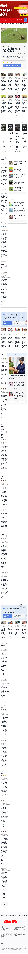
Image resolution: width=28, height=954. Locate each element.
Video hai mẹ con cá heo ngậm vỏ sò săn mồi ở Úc (4, 371)
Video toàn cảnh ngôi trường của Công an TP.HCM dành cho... (19, 204)
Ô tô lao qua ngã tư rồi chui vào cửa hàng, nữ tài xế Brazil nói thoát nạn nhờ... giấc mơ (4, 555)
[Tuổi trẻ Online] (10, 921)
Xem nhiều (11, 159)
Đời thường (20, 23)
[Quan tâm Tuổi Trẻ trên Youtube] (2, 943)
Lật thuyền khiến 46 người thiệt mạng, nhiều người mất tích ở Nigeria (4, 520)
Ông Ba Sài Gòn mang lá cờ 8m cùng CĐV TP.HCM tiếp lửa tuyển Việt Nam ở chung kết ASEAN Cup (17, 109)
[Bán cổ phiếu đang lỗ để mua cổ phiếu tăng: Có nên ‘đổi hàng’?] (3, 709)
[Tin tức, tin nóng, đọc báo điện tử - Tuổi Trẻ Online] (1, 20)
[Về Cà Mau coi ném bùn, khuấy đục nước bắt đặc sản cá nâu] (5, 388)
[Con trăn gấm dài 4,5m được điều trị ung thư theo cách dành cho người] (3, 480)
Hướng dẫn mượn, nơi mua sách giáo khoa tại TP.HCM (2, 721)
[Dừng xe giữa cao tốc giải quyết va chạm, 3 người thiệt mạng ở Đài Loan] (5, 480)
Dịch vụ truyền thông (18, 933)
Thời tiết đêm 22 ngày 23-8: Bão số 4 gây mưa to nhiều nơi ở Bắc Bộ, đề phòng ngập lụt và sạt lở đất (4, 885)
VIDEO (4, 20)
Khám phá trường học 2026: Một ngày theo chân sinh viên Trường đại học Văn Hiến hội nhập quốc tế (2, 292)
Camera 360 (3, 126)
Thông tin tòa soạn (4, 937)
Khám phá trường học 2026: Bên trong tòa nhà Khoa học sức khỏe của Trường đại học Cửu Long (4, 291)
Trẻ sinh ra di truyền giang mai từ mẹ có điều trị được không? (24, 633)
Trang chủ (3, 915)
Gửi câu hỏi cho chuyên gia (17, 322)
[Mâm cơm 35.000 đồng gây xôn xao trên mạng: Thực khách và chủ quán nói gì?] (11, 217)
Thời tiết (4, 869)
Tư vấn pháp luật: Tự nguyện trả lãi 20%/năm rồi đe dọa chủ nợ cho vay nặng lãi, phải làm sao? (17, 341)
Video (16, 915)
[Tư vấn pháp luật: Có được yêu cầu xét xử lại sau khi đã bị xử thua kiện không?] (10, 329)
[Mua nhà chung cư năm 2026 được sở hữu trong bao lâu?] (3, 740)
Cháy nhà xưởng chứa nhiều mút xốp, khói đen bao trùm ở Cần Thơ (4, 584)
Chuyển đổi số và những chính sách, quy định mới (3, 431)
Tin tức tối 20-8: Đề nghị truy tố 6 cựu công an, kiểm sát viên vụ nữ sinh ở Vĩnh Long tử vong (19, 395)
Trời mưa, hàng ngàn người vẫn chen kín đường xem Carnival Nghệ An (4, 401)
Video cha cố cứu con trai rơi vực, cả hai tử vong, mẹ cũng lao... (19, 169)
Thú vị (13, 23)
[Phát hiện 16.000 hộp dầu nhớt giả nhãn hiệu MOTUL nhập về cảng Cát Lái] (5, 831)
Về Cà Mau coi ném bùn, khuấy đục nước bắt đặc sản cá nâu (6, 401)
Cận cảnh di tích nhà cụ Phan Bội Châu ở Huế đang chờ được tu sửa (2, 663)
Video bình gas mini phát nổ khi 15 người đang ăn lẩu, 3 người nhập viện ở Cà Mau (2, 587)
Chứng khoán (16, 129)
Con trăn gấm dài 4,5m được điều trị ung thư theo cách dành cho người (4, 495)
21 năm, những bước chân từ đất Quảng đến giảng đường (6, 659)
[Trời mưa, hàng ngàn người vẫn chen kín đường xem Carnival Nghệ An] (3, 388)
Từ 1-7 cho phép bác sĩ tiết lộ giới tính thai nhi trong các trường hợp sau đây (3, 633)
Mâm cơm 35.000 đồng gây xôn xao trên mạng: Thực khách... (19, 217)
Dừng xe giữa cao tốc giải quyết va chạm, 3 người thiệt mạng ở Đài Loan (6, 495)
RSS (16, 935)
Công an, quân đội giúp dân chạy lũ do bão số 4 (4, 173)
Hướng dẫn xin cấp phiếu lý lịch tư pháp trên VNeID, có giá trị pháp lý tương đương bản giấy (6, 457)
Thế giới (16, 23)
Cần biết (17, 20)
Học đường (2, 869)
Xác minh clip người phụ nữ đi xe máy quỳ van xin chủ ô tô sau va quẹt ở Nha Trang (2, 556)
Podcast (17, 355)
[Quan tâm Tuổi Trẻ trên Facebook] (5, 943)
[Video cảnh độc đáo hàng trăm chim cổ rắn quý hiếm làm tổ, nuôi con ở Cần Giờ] (5, 358)
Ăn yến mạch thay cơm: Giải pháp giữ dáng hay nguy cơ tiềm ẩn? (10, 632)
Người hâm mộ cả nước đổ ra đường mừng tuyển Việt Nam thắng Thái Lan (10, 85)
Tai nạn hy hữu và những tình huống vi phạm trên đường (3, 129)
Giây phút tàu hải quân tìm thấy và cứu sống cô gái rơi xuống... (19, 210)
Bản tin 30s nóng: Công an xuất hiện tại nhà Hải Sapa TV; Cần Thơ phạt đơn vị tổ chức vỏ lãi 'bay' (3, 86)
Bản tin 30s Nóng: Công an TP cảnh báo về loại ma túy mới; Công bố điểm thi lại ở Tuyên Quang (6, 244)
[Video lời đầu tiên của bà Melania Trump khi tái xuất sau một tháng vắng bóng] (1, 480)
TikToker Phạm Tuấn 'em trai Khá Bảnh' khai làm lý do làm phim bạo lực (24, 107)
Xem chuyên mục (7, 322)
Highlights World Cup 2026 (10, 127)
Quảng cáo (21, 20)
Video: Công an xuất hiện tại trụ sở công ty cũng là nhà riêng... (20, 163)
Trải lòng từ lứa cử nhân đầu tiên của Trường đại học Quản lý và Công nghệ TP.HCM (2, 880)
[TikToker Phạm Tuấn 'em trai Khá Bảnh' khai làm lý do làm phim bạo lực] (24, 96)
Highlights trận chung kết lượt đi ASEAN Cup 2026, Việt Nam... (19, 189)
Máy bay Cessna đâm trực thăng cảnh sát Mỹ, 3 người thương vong (2, 520)
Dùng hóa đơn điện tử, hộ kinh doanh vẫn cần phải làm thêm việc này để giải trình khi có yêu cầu (3, 340)
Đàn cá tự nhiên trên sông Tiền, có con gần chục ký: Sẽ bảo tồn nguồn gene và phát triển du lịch (2, 406)
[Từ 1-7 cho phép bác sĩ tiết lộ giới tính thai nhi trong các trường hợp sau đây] (3, 622)
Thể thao (4, 44)
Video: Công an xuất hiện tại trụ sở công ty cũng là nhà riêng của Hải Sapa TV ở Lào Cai (6, 204)
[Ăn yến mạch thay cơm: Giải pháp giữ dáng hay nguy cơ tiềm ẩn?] (10, 622)
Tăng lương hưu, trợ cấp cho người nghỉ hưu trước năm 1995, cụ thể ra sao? (2, 756)
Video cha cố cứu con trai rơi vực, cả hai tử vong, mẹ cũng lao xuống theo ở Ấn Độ (3, 107)
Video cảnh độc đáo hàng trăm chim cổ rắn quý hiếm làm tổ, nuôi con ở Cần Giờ (6, 374)
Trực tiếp (10, 23)
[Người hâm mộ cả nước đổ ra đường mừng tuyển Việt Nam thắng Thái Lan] (10, 74)
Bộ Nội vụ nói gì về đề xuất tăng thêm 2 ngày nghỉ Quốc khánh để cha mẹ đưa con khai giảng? (19, 385)
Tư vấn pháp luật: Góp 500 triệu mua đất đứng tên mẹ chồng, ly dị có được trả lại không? (24, 341)
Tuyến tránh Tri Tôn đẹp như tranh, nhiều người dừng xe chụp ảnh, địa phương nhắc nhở (2, 374)
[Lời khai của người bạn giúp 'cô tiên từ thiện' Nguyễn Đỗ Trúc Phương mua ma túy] (17, 365)
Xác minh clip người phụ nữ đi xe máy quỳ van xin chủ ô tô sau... (20, 176)
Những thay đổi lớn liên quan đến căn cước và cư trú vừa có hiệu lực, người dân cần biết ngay (4, 458)
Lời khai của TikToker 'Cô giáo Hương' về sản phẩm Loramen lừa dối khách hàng (24, 86)
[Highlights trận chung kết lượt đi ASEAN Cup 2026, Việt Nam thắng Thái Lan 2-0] (14, 35)
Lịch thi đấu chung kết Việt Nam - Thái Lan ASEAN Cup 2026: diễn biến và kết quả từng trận (6, 727)
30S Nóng (3, 77)
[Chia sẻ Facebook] (20, 54)
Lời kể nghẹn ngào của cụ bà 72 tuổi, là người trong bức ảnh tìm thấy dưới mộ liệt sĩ (17, 86)
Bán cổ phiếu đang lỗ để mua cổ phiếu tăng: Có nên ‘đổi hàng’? (4, 724)
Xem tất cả (3, 151)
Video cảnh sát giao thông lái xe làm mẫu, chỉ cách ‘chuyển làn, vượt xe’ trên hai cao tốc (2, 203)
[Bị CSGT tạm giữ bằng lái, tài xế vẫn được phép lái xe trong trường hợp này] (5, 740)
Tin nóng (6, 23)
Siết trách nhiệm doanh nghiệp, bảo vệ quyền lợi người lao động (2, 690)
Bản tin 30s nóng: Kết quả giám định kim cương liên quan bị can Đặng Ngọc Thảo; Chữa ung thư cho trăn (2, 245)
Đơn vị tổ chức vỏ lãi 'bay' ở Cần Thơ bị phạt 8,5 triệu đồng (4, 202)
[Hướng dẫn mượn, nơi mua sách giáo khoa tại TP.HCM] (1, 709)
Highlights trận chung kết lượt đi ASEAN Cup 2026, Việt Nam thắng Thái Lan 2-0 (14, 49)
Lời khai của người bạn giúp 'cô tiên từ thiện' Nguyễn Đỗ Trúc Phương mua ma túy (17, 377)
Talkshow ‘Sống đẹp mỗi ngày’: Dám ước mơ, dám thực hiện (7, 687)
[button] (23, 122)
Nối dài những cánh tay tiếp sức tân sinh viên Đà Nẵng (4, 690)
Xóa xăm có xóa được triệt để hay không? (17, 632)
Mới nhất (2, 23)
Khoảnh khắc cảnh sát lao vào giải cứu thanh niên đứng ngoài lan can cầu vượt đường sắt (6, 554)
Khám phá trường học (2, 274)
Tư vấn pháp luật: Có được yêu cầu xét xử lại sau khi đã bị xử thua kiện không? (10, 341)
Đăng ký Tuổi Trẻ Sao (25, 20)
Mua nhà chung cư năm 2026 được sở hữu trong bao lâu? (4, 754)
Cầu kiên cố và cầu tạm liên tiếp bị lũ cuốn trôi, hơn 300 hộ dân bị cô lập (4, 664)
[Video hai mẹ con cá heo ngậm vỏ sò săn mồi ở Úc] (3, 358)
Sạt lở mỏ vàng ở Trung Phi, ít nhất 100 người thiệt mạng (6, 520)
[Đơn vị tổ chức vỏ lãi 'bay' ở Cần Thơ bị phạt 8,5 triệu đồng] (11, 182)
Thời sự (19, 915)
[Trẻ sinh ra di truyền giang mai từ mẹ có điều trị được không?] (24, 622)
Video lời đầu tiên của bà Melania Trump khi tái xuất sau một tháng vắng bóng (2, 494)
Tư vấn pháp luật (10, 332)
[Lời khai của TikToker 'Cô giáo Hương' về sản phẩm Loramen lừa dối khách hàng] (24, 74)
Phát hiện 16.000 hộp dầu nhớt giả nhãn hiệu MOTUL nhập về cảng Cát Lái (2, 176)
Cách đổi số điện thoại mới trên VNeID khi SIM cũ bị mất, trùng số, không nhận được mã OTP (2, 457)
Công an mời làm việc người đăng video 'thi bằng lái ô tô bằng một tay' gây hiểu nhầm (10, 107)
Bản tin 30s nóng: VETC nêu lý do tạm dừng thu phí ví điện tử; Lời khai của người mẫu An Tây (4, 244)
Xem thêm (4, 903)
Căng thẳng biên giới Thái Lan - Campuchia (24, 127)
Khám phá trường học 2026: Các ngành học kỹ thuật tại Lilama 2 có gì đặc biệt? (6, 288)
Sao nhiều (11, 200)
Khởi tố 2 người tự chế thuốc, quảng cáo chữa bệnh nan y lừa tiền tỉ (6, 175)
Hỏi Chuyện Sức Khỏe (17, 626)
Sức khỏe (10, 625)
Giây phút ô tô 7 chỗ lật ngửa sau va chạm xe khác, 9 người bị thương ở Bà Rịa (6, 585)
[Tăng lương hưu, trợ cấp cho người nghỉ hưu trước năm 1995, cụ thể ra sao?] (1, 740)
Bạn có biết (25, 23)
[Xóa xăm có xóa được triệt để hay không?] (17, 622)
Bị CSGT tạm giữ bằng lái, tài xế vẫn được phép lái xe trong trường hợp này (6, 756)
